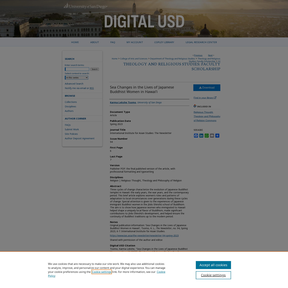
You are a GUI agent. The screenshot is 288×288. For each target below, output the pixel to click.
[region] (144, 269)
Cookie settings (101, 272)
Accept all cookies (213, 265)
